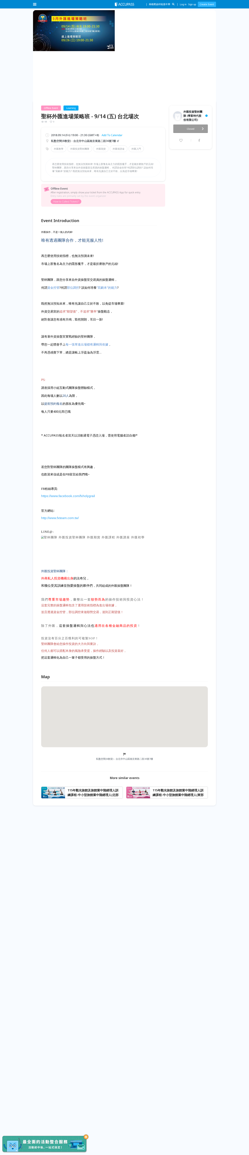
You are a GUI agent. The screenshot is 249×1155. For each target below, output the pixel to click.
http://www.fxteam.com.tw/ (60, 518)
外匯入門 (136, 148)
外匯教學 (58, 148)
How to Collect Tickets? (66, 201)
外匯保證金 (118, 148)
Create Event (207, 4)
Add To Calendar (112, 135)
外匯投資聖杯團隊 (79, 148)
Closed (190, 128)
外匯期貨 (101, 148)
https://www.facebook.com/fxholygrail (68, 496)
